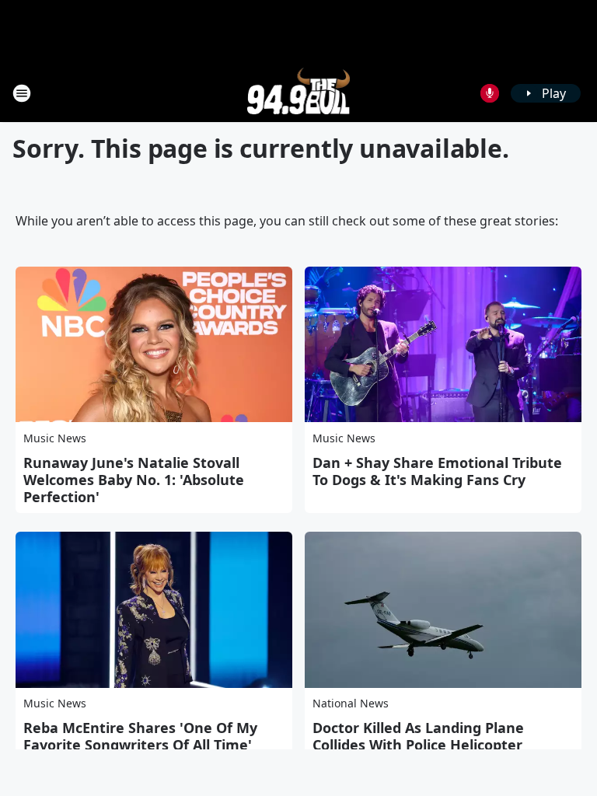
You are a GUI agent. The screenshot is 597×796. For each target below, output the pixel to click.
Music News (54, 438)
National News (350, 703)
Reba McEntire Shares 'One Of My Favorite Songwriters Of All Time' (140, 736)
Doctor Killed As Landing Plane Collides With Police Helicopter (418, 736)
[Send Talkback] (489, 93)
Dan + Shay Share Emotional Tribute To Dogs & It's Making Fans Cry (437, 471)
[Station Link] (299, 93)
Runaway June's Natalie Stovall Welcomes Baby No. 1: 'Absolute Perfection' (133, 479)
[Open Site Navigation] (21, 93)
